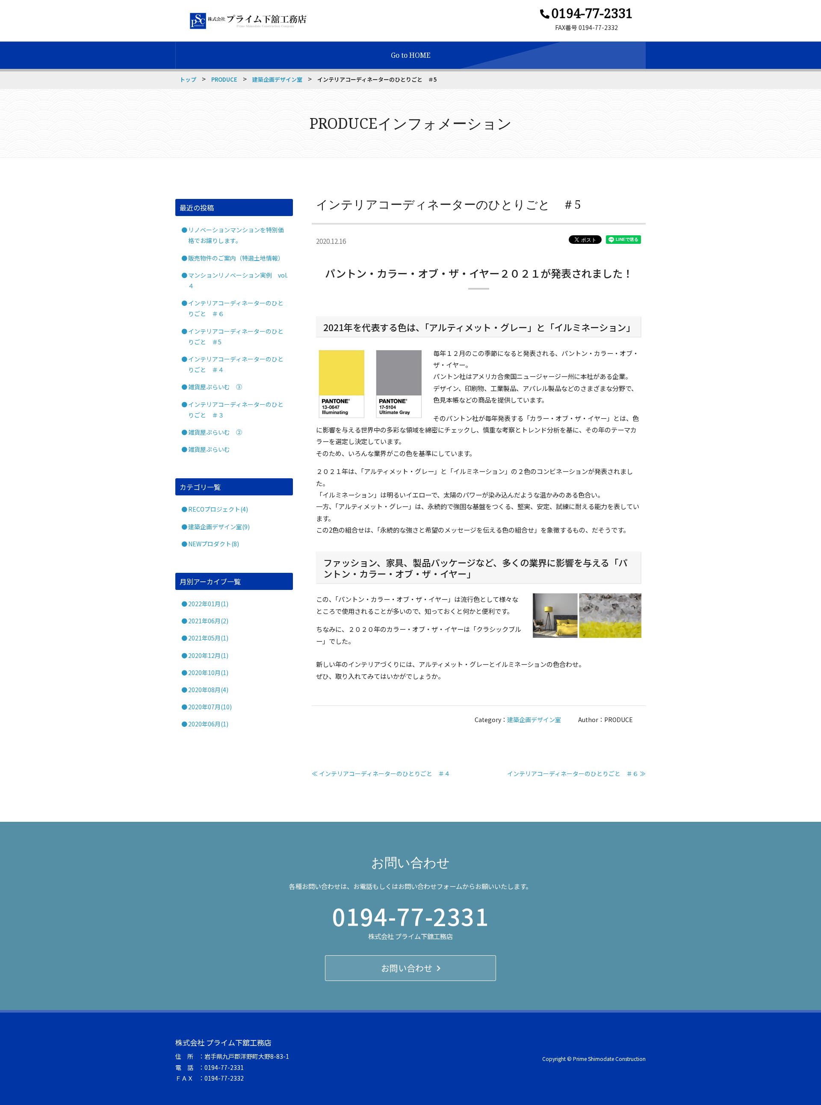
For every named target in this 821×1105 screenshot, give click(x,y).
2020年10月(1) (208, 672)
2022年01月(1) (208, 603)
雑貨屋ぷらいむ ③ (215, 386)
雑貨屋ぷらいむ (209, 449)
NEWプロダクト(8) (213, 543)
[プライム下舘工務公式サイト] (248, 21)
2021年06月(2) (208, 620)
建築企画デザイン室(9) (219, 526)
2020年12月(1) (208, 655)
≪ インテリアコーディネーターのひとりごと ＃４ (381, 773)
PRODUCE (224, 79)
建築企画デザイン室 (277, 79)
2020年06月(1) (208, 724)
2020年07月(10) (210, 706)
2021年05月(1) (208, 638)
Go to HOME (411, 55)
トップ (188, 79)
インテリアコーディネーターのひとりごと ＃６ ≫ (576, 773)
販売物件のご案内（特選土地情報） (236, 258)
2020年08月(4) (208, 689)
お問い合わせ (406, 968)
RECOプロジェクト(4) (218, 509)
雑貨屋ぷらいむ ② (215, 432)
